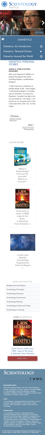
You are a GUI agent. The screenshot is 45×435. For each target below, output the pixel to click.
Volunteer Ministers (16, 403)
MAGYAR (26, 391)
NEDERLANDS (10, 391)
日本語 (26, 389)
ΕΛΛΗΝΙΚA (7, 394)
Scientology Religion (10, 414)
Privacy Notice (6, 432)
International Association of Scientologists (16, 419)
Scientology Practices (15, 294)
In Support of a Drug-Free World (26, 423)
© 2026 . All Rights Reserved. (21, 431)
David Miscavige (16, 416)
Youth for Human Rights (22, 424)
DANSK (6, 389)
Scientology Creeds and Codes (18, 306)
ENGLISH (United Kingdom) (30, 387)
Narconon (35, 421)
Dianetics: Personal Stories (17, 51)
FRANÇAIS (12, 389)
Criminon (28, 421)
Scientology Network (27, 413)
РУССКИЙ (32, 389)
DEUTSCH (20, 391)
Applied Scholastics (9, 423)
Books (29, 403)
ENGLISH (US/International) (12, 387)
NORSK (33, 391)
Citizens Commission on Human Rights (20, 425)
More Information (15, 404)
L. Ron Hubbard (8, 401)
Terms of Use (26, 432)
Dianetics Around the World (18, 56)
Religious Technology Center (31, 416)
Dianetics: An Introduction (17, 46)
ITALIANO (15, 394)
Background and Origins (16, 285)
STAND (6, 421)
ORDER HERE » (22, 358)
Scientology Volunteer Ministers (28, 418)
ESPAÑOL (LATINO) (17, 393)
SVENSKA (7, 393)
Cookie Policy (16, 432)
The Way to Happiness (17, 421)
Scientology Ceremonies (16, 298)
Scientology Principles (15, 289)
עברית (20, 389)
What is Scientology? (23, 414)
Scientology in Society (15, 310)
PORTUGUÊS (24, 394)
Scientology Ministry (15, 302)
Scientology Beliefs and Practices (24, 401)
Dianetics (17, 413)
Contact (24, 404)
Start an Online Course (10, 418)
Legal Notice (35, 432)
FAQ (24, 403)
